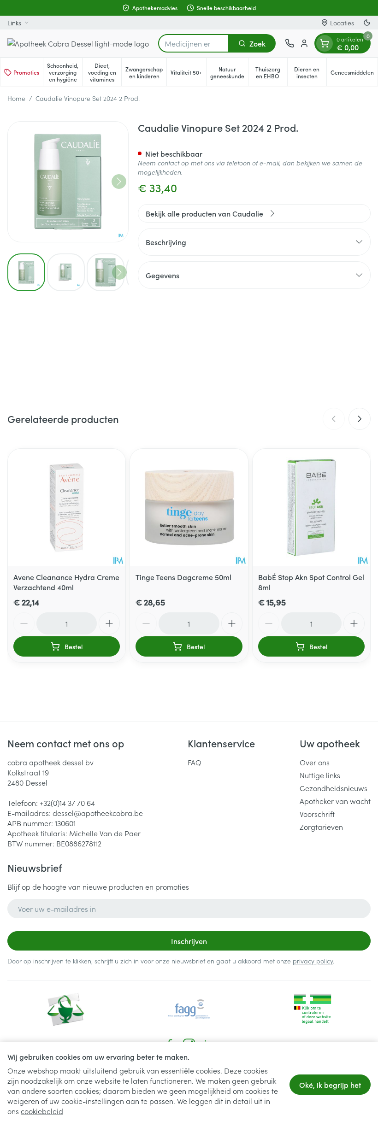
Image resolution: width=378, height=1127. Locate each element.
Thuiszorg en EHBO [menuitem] (271, 72)
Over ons (315, 762)
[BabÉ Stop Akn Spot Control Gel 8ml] (311, 507)
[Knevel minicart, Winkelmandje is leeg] (324, 43)
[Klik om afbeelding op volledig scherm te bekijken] (68, 182)
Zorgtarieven (321, 827)
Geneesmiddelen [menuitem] (354, 73)
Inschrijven (189, 941)
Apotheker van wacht (335, 801)
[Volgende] (119, 181)
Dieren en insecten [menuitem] (310, 72)
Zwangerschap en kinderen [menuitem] (145, 72)
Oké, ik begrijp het (330, 1085)
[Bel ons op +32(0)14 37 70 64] (289, 43)
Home (16, 98)
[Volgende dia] (359, 419)
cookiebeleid (42, 1111)
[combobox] (193, 43)
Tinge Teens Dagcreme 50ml (183, 577)
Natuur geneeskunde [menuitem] (229, 72)
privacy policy (313, 960)
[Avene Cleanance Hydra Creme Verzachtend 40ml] (66, 507)
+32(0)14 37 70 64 (67, 803)
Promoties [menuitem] (26, 72)
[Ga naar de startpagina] (78, 43)
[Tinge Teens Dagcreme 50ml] (189, 507)
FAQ (194, 762)
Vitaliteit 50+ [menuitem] (188, 73)
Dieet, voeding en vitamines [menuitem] (104, 72)
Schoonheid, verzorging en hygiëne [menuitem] (64, 72)
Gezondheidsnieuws (333, 788)
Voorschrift (317, 814)
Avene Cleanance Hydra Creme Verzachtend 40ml (66, 582)
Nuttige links (320, 775)
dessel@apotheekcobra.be (98, 813)
